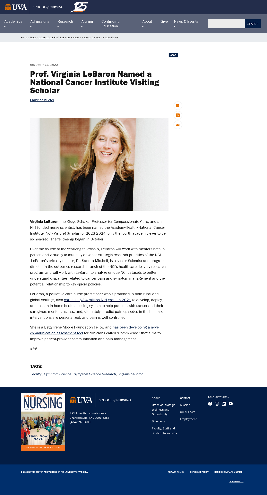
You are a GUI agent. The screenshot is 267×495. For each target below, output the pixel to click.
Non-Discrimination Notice (228, 472)
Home (24, 37)
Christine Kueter (42, 100)
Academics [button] (13, 21)
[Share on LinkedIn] (178, 115)
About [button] (147, 21)
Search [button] (252, 24)
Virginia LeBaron (131, 374)
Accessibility (236, 481)
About (156, 398)
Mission (185, 405)
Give (164, 21)
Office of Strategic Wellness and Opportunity (163, 409)
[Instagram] (217, 404)
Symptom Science (57, 374)
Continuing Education (110, 23)
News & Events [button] (186, 21)
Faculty (35, 374)
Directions (158, 421)
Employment (188, 419)
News (33, 37)
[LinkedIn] (224, 404)
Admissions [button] (39, 21)
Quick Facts (187, 412)
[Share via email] (178, 125)
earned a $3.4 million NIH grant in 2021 (97, 299)
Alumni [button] (87, 21)
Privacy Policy (176, 472)
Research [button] (65, 21)
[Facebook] (210, 404)
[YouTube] (231, 404)
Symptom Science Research (95, 374)
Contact (185, 398)
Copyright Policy (199, 472)
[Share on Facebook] (178, 106)
